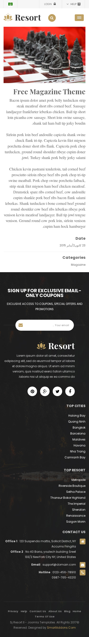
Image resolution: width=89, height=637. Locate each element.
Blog (67, 611)
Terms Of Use (45, 616)
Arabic (10, 4)
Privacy (13, 611)
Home (77, 611)
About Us (55, 611)
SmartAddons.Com (61, 628)
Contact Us (37, 611)
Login (48, 4)
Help (24, 611)
